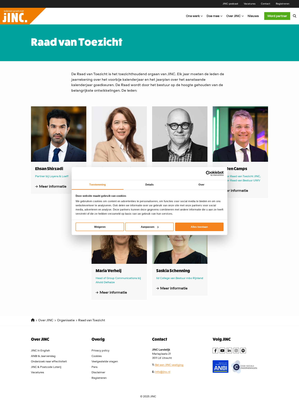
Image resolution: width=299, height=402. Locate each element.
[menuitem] (230, 3)
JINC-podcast (230, 4)
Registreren (282, 4)
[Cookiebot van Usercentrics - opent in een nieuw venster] (208, 173)
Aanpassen (147, 226)
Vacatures (249, 4)
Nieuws (253, 16)
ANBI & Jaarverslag (43, 356)
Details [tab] (149, 184)
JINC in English (40, 350)
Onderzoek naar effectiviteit (49, 361)
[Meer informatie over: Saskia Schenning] (179, 236)
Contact (265, 4)
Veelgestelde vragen (105, 361)
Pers (94, 367)
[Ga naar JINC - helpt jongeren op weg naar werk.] (33, 320)
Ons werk (193, 16)
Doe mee (213, 16)
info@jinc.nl (162, 372)
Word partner (277, 16)
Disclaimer (98, 372)
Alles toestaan (199, 226)
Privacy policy (100, 350)
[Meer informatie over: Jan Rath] (179, 134)
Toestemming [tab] (97, 184)
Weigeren (100, 226)
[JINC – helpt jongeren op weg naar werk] (75, 16)
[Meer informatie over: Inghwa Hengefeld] (119, 134)
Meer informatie (52, 186)
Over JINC (233, 16)
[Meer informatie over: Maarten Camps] (240, 134)
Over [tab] (201, 184)
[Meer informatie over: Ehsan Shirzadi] (58, 134)
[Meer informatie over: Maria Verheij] (119, 236)
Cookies (97, 356)
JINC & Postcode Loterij (46, 367)
